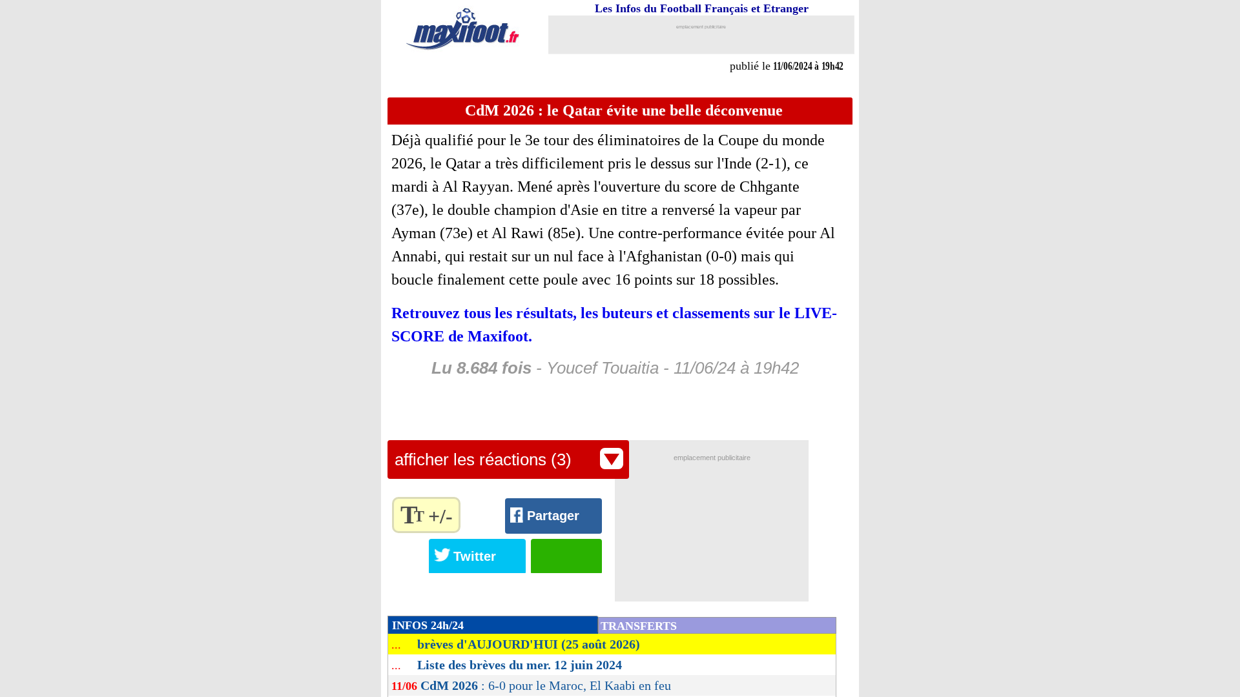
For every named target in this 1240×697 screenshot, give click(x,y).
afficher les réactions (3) (483, 459)
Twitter (474, 556)
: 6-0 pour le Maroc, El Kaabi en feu (545, 685)
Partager (553, 516)
